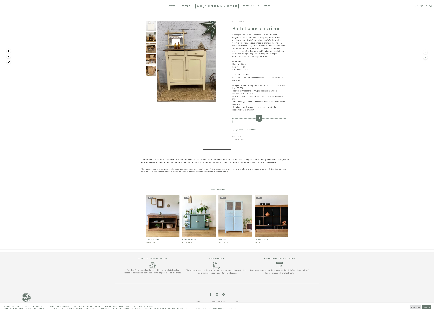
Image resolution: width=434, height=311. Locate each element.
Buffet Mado (222, 240)
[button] (416, 6)
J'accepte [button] (427, 307)
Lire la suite (151, 242)
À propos (171, 6)
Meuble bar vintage (189, 240)
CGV (237, 301)
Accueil (234, 21)
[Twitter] (8, 56)
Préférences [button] (415, 307)
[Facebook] (8, 51)
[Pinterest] (8, 61)
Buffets (241, 21)
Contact (198, 301)
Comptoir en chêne (152, 240)
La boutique (185, 6)
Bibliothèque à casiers (262, 240)
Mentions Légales (218, 301)
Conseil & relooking (251, 6)
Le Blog (267, 6)
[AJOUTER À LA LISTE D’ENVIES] (163, 233)
